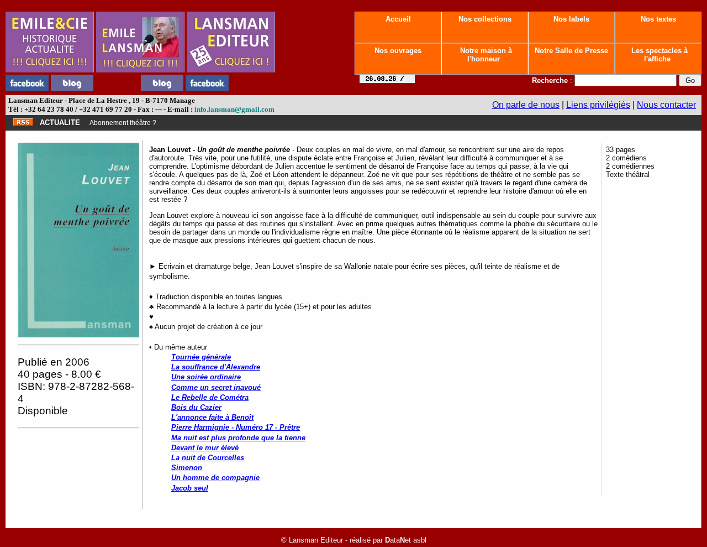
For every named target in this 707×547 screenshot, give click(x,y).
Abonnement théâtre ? (122, 123)
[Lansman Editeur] (231, 69)
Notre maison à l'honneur (485, 54)
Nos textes (658, 19)
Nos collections (485, 19)
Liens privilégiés (598, 105)
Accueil (398, 19)
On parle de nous (526, 105)
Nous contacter (666, 105)
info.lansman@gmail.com (234, 109)
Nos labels (571, 19)
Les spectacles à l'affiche (658, 54)
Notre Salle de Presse (571, 50)
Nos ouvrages (398, 50)
